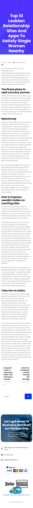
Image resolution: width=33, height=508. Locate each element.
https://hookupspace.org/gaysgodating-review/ (16, 73)
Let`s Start (16, 434)
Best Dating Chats (20, 62)
